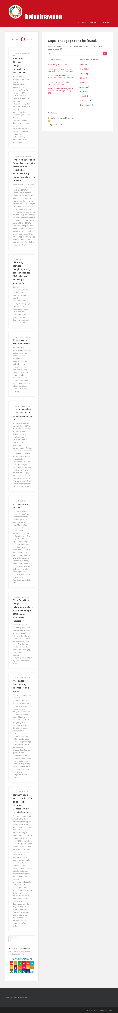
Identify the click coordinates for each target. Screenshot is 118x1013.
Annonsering (95, 23)
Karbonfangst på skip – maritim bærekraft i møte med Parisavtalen (61, 70)
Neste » (12, 940)
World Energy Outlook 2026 (58, 64)
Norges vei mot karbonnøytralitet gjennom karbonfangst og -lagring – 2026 (61, 91)
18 (27, 937)
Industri (82, 64)
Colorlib (94, 1011)
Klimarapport (84, 100)
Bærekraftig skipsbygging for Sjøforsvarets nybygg (58, 83)
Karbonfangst (84, 73)
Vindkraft (82, 91)
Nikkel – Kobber (85, 105)
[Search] (105, 53)
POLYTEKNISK (82, 23)
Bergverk (82, 96)
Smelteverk (83, 87)
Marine (82, 82)
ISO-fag (82, 78)
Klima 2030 (83, 69)
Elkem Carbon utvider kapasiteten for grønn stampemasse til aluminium (62, 76)
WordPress (109, 1011)
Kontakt (106, 23)
